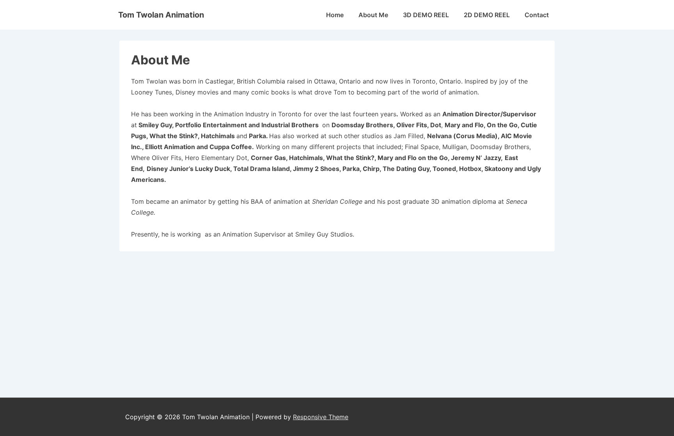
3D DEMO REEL (426, 15)
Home (335, 15)
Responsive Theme (320, 417)
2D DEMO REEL (487, 15)
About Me (373, 15)
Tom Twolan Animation (161, 15)
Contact (537, 15)
